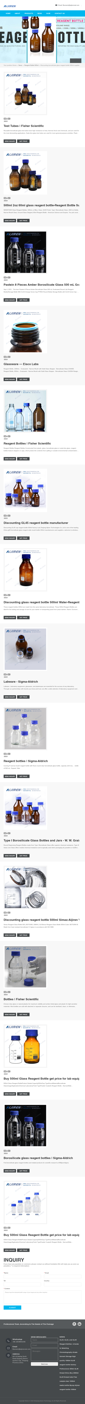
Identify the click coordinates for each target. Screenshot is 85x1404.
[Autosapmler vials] (15, 5)
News (39, 13)
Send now (44, 1364)
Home (8, 13)
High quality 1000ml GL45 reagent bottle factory (68, 1360)
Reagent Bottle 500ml (31, 65)
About (17, 13)
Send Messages (38, 1337)
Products (29, 13)
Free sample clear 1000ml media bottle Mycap (68, 1381)
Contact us (60, 13)
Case (48, 13)
